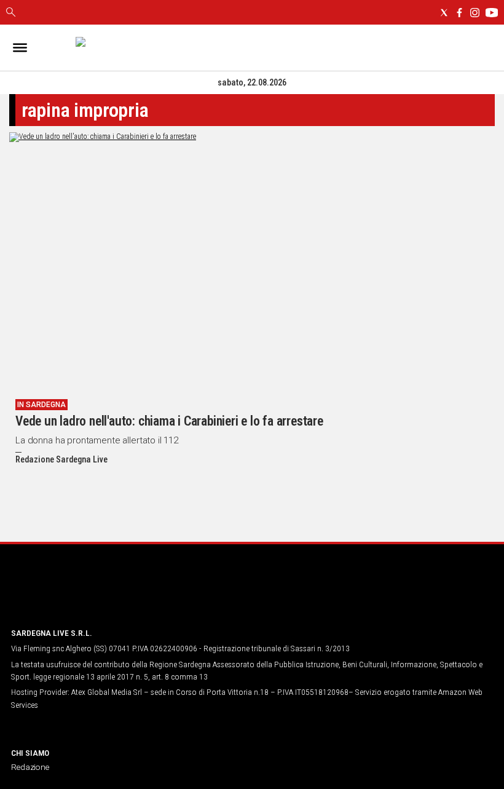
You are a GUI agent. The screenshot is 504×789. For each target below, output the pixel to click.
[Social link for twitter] (444, 12)
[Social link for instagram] (474, 12)
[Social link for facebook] (459, 12)
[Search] (10, 12)
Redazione (30, 767)
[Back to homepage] (75, 594)
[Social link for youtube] (492, 12)
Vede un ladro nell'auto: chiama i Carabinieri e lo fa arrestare (169, 421)
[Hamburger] (20, 48)
